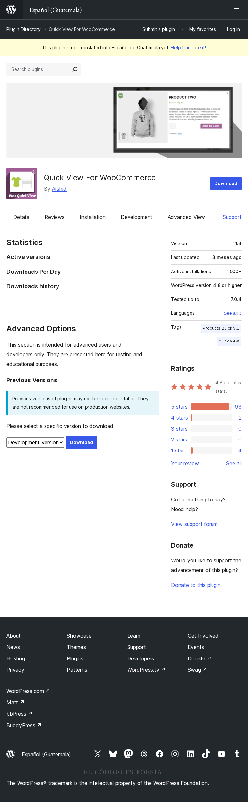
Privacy (15, 670)
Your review (185, 463)
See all (234, 463)
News (13, 647)
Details (21, 217)
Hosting (15, 658)
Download (225, 183)
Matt (15, 702)
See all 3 (233, 313)
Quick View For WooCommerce (100, 177)
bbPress (19, 713)
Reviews (55, 217)
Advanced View (186, 217)
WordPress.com (28, 691)
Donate (200, 658)
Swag (197, 670)
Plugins (75, 658)
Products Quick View (222, 328)
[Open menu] (237, 9)
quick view (229, 341)
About (13, 635)
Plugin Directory (23, 29)
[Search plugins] (74, 69)
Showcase (79, 635)
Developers (140, 658)
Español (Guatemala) (46, 754)
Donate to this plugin (196, 585)
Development (136, 217)
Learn (133, 635)
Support (232, 217)
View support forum (194, 524)
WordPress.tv (146, 670)
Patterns (77, 670)
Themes (76, 647)
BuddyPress (24, 725)
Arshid (59, 188)
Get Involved (203, 635)
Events (196, 647)
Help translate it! (188, 47)
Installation (93, 217)
